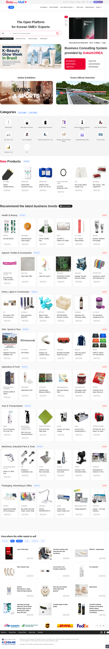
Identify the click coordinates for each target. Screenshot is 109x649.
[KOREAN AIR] (81, 625)
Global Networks (89, 7)
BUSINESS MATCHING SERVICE (71, 64)
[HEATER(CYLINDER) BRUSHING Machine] (63, 263)
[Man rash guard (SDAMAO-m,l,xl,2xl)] (81, 340)
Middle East (35, 541)
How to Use (65, 2)
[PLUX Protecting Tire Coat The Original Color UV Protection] (9, 416)
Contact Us (72, 2)
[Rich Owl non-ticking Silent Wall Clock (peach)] (45, 590)
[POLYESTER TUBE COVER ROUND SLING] (9, 263)
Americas (19, 541)
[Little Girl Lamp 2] (45, 263)
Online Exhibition (53, 7)
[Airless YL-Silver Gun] (9, 457)
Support (98, 7)
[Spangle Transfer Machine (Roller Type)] (81, 263)
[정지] (103, 625)
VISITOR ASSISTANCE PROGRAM (94, 64)
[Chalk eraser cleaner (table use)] (63, 496)
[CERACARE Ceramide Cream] (27, 172)
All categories (43, 7)
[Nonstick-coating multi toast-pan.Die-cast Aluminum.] (45, 553)
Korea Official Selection (66, 7)
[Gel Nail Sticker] (9, 226)
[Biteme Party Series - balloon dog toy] (45, 302)
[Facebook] (104, 632)
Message (78, 2)
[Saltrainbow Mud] (27, 377)
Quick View (7, 190)
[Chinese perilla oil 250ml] (9, 377)
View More (26, 161)
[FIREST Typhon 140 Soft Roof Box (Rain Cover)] (99, 340)
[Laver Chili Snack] (9, 553)
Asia (12, 541)
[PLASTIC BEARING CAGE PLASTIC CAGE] (63, 172)
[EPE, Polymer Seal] (9, 570)
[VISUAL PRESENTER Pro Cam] (45, 496)
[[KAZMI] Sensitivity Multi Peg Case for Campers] (63, 340)
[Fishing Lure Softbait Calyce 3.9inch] (45, 340)
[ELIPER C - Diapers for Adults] (63, 226)
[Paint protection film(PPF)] (27, 302)
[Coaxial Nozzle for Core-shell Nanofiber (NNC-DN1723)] (63, 457)
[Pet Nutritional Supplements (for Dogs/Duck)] (99, 302)
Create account (98, 2)
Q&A (87, 2)
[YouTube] (108, 632)
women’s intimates (32, 38)
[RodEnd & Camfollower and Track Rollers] (27, 457)
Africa (42, 541)
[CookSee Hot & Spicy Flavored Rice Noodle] (99, 377)
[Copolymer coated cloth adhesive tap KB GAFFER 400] (99, 263)
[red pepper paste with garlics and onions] (81, 377)
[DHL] (45, 625)
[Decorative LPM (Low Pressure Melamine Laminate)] (9, 302)
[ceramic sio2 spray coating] (63, 416)
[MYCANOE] (27, 340)
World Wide (5, 541)
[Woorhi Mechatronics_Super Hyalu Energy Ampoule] (9, 590)
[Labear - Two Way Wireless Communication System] (99, 496)
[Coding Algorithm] (81, 496)
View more (22, 215)
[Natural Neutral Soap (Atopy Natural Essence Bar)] (27, 226)
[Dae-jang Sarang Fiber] (63, 377)
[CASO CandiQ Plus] (45, 226)
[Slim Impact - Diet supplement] (99, 172)
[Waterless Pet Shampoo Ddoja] (81, 302)
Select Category (66, 206)
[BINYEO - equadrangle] (81, 553)
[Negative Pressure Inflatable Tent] (9, 340)
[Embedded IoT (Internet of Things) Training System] (99, 457)
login (91, 2)
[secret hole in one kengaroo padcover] (45, 570)
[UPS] (28, 625)
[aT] (10, 625)
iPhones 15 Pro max (20, 38)
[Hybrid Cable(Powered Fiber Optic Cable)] (9, 172)
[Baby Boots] (81, 590)
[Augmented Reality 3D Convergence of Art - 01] (9, 496)
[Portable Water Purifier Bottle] (45, 609)
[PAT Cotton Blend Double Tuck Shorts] (81, 172)
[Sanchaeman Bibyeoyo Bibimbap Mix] (45, 377)
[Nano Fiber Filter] (27, 263)
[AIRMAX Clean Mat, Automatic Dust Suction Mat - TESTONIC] (45, 457)
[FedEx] (63, 625)
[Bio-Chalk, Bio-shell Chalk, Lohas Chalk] (27, 496)
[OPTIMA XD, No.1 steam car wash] (99, 416)
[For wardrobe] (81, 570)
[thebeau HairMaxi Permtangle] (99, 226)
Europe (27, 541)
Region (83, 2)
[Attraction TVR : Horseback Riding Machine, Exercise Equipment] (81, 457)
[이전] (97, 625)
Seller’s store (79, 7)
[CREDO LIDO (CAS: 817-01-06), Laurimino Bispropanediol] (45, 172)
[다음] (100, 625)
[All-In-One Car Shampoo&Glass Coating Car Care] (27, 416)
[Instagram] (101, 632)
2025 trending (43, 38)
